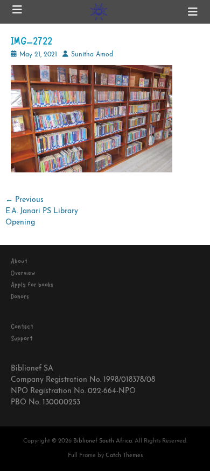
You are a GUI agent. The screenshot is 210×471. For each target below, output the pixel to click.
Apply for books (32, 284)
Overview (23, 273)
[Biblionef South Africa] (99, 12)
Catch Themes (124, 456)
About (19, 261)
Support (22, 338)
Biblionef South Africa (102, 441)
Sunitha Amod (92, 55)
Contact (22, 326)
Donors (20, 296)
